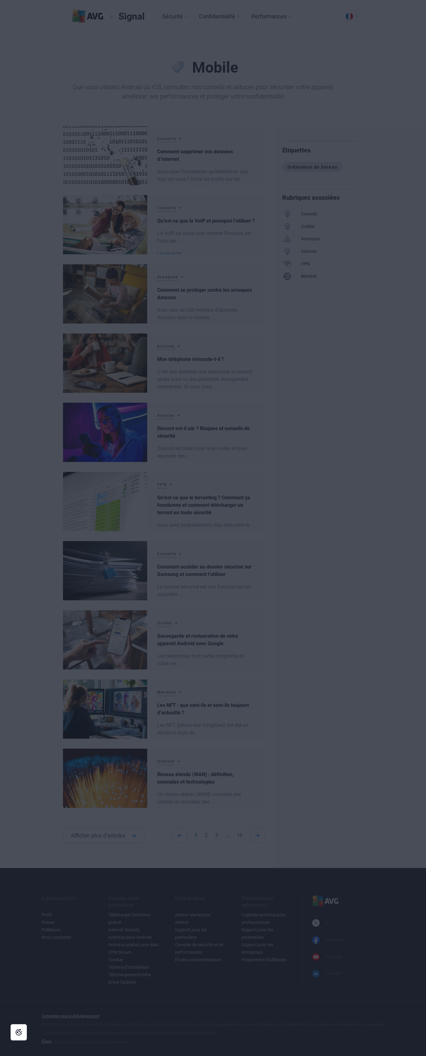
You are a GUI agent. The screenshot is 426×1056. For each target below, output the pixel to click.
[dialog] (213, 528)
